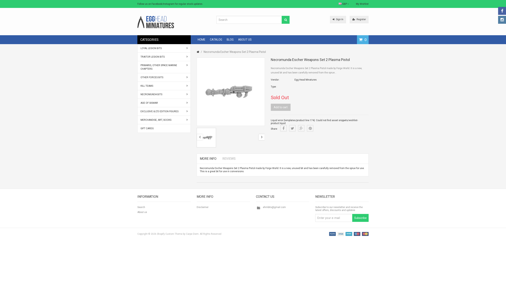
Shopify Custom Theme (169, 234)
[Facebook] (502, 11)
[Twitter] (292, 128)
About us (142, 212)
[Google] (301, 128)
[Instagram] (502, 20)
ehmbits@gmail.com (274, 207)
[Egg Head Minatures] (155, 22)
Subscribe (360, 217)
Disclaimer (203, 207)
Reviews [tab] (229, 159)
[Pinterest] (310, 128)
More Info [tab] (208, 159)
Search (141, 207)
